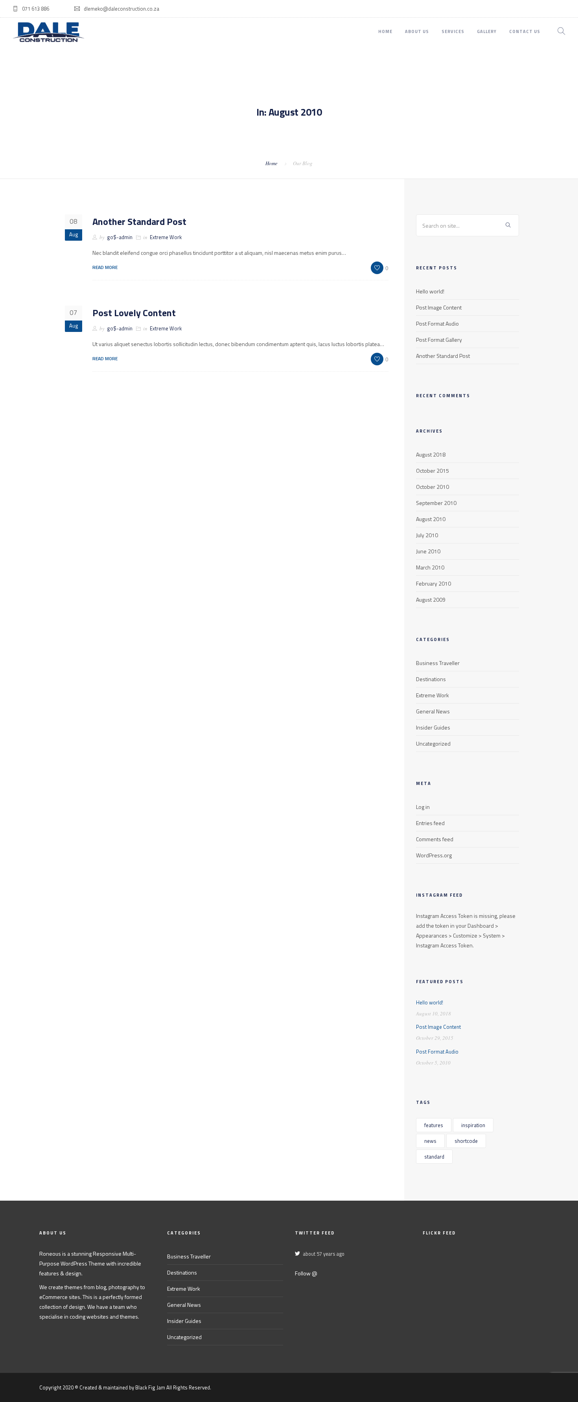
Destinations (431, 679)
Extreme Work (166, 237)
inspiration (473, 1125)
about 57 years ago (323, 1254)
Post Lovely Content (134, 313)
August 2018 (430, 454)
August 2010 (430, 519)
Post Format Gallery (439, 339)
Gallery (487, 31)
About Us (417, 31)
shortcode (466, 1141)
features (433, 1125)
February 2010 (433, 583)
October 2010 (432, 487)
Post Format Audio (437, 323)
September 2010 (436, 503)
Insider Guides (433, 727)
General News (433, 711)
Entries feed (430, 823)
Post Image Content (439, 307)
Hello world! (430, 291)
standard (434, 1157)
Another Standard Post (139, 221)
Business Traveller (438, 663)
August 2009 (430, 599)
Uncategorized (433, 743)
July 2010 (427, 535)
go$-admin (120, 237)
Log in (423, 807)
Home (385, 31)
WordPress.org (434, 855)
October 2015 (432, 470)
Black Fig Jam (150, 1387)
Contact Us (524, 31)
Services (453, 31)
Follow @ (306, 1273)
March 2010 (430, 567)
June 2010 (428, 551)
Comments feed (434, 839)
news (430, 1141)
